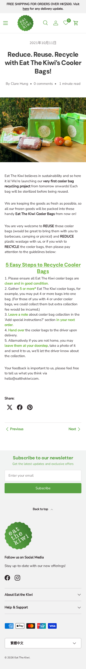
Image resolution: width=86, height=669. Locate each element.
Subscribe (43, 488)
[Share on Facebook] (20, 407)
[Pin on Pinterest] (30, 407)
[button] (76, 23)
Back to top (41, 509)
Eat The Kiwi (22, 657)
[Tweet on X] (10, 407)
